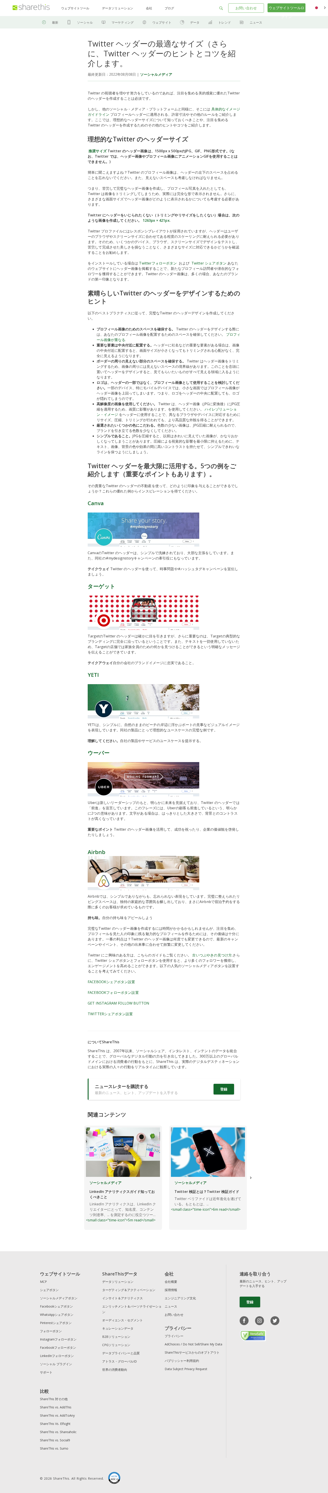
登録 (223, 1089)
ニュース (256, 22)
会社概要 (171, 1281)
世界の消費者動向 (114, 1369)
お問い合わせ (246, 8)
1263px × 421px (156, 220)
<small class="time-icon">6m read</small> (206, 1196)
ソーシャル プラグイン (56, 1364)
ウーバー (99, 752)
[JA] (319, 8)
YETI (93, 674)
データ (194, 22)
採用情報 (171, 1290)
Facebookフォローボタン (58, 1347)
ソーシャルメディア (156, 74)
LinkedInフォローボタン (57, 1356)
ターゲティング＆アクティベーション (128, 1290)
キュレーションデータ (117, 1328)
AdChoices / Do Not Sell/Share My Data (193, 1344)
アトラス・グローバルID (119, 1361)
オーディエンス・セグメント (122, 1320)
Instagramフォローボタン (58, 1339)
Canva (96, 503)
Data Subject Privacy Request (186, 1369)
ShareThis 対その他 (54, 1399)
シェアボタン (49, 1290)
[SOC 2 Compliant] (114, 1478)
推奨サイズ (98, 150)
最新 (55, 22)
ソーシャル (85, 22)
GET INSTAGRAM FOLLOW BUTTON (118, 1003)
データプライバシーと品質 (121, 1353)
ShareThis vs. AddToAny (57, 1415)
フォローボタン (51, 1331)
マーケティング (123, 22)
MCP (43, 1281)
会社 (149, 8)
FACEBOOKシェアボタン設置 (111, 981)
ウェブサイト (161, 22)
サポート (46, 1372)
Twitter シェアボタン (208, 263)
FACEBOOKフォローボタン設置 (113, 992)
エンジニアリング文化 (180, 1298)
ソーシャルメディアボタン (58, 1298)
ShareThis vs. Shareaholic (58, 1432)
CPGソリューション (116, 1345)
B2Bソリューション (116, 1336)
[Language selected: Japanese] (319, 8)
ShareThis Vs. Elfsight (55, 1424)
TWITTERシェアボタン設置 (110, 1013)
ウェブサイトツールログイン (286, 12)
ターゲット (101, 586)
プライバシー (174, 1336)
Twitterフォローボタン (158, 263)
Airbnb (96, 852)
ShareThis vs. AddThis (55, 1407)
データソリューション (117, 8)
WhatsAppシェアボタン (56, 1314)
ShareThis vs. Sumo (54, 1448)
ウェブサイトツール (75, 8)
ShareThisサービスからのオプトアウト (192, 1352)
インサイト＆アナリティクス (122, 1298)
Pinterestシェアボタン (56, 1323)
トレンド (224, 22)
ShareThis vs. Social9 (55, 1440)
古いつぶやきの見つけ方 (212, 955)
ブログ (169, 8)
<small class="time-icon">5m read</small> (121, 1201)
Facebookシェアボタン (56, 1306)
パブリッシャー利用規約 (182, 1361)
